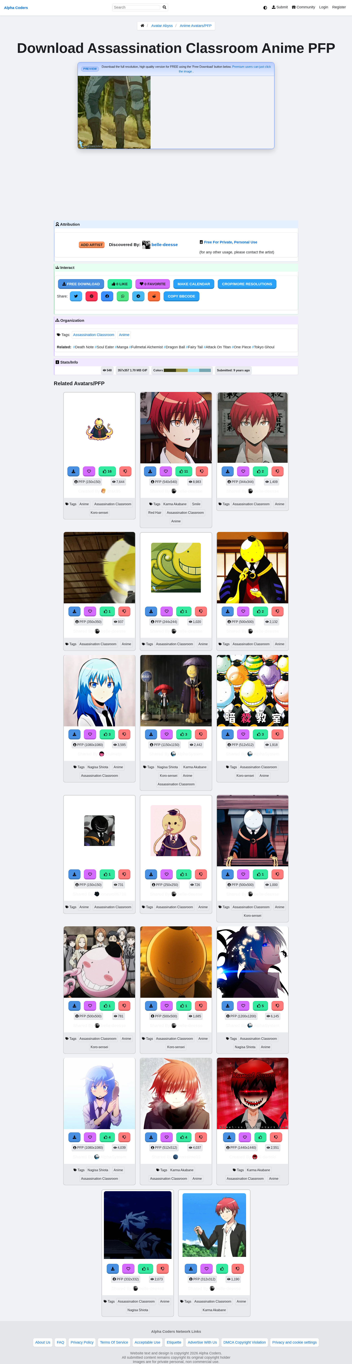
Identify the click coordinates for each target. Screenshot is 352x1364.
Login (323, 7)
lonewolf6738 (113, 894)
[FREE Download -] (228, 471)
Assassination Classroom (93, 335)
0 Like (121, 284)
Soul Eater (105, 347)
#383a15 (170, 370)
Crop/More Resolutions (247, 284)
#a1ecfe (193, 370)
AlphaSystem (190, 753)
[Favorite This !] (243, 471)
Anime (124, 335)
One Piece (242, 347)
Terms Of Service (114, 1342)
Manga (122, 347)
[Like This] (260, 1137)
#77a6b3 (205, 370)
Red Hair (154, 512)
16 (109, 471)
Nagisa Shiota (98, 767)
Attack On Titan (218, 347)
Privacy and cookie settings (294, 1342)
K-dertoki (267, 1156)
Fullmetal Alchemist (146, 347)
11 (185, 471)
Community (305, 7)
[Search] (164, 7)
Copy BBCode (181, 296)
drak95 (114, 491)
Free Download (83, 284)
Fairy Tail (195, 347)
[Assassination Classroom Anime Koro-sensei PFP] (252, 831)
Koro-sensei (99, 512)
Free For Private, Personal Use (230, 242)
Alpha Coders (16, 8)
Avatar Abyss (162, 26)
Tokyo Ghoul (263, 347)
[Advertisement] (176, 183)
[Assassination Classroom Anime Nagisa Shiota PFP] (138, 1225)
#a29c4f (182, 370)
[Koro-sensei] (99, 831)
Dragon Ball (175, 347)
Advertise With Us (202, 1342)
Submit (281, 7)
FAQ (60, 1342)
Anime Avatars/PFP (196, 26)
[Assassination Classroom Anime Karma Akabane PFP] (214, 1225)
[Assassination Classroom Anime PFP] (253, 428)
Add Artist (92, 245)
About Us (42, 1342)
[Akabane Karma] (252, 1094)
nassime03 (190, 1156)
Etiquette (174, 1342)
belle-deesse (165, 244)
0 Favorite (154, 284)
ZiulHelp (113, 753)
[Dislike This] (278, 471)
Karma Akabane (175, 504)
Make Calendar (194, 284)
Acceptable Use (147, 1342)
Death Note (84, 347)
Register (339, 7)
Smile (196, 504)
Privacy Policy (82, 1342)
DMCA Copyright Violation (244, 1342)
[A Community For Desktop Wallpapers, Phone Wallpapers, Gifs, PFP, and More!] (142, 26)
